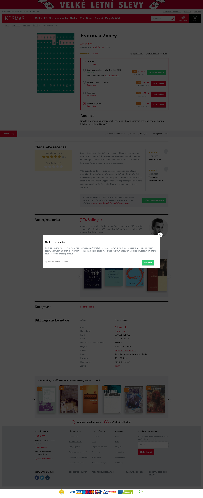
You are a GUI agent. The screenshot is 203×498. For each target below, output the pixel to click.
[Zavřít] (160, 235)
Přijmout (148, 262)
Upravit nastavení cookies (56, 261)
